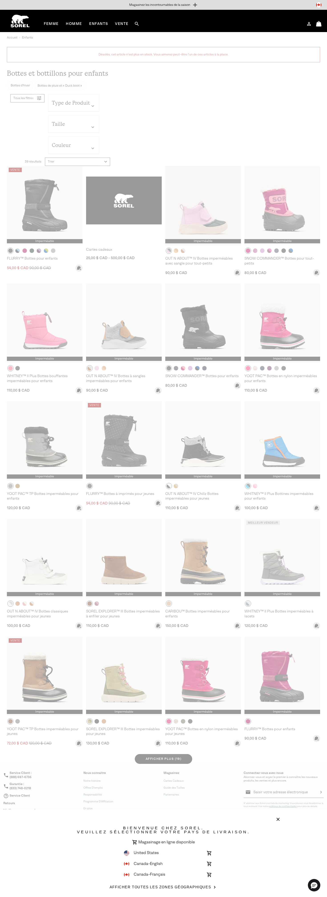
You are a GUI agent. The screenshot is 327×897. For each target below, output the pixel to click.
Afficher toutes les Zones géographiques (160, 887)
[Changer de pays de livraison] (319, 5)
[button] (314, 885)
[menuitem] (51, 23)
